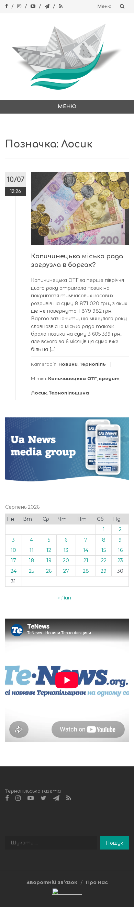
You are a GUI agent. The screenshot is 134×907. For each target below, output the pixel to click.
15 (103, 550)
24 (13, 571)
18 (31, 560)
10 (13, 550)
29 (104, 571)
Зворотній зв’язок (51, 882)
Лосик (39, 393)
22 (104, 560)
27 (66, 571)
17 (13, 560)
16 (120, 550)
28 (86, 571)
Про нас (97, 882)
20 (66, 560)
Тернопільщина (69, 393)
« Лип (64, 598)
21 (85, 560)
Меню (105, 6)
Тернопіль (93, 364)
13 (66, 550)
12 (48, 550)
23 (120, 560)
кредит (109, 378)
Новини (68, 364)
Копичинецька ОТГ (72, 378)
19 (49, 560)
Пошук (114, 843)
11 (32, 550)
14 (85, 550)
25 (31, 571)
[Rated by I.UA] (67, 893)
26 (49, 571)
